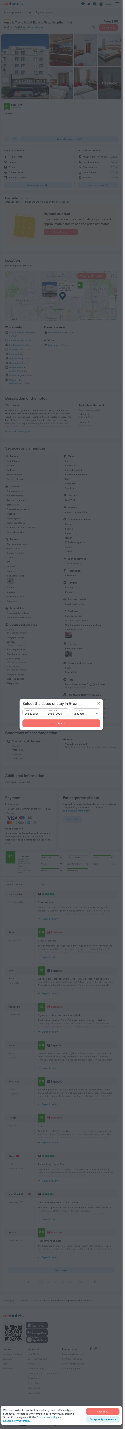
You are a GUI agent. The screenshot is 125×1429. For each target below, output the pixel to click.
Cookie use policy (47, 1417)
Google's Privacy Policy (16, 1420)
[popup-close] (98, 703)
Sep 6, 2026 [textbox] (55, 713)
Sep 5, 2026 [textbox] (32, 713)
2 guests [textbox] (79, 713)
